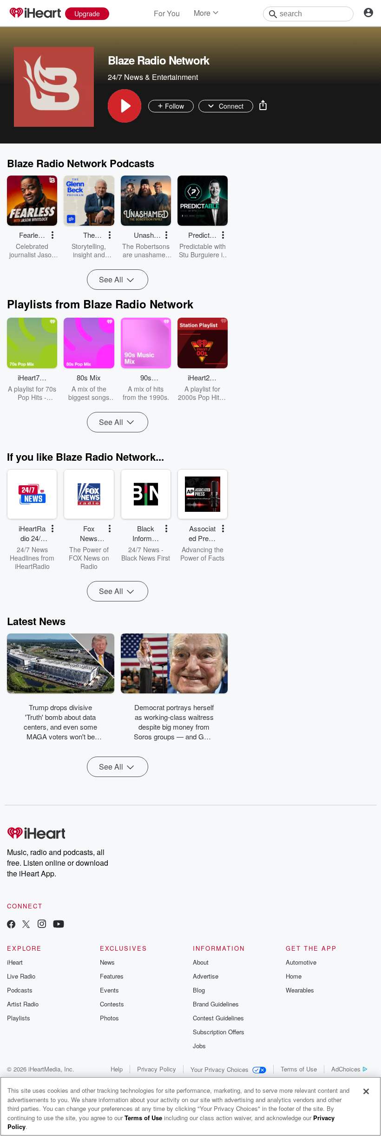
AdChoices (346, 1068)
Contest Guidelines (218, 1017)
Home (294, 976)
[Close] (366, 1091)
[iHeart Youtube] (58, 925)
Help (117, 1068)
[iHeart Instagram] (42, 925)
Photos (109, 1017)
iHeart (15, 962)
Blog (199, 990)
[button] (124, 106)
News (107, 962)
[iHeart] (35, 13)
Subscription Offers (218, 1031)
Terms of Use (299, 1068)
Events (109, 990)
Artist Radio (23, 1003)
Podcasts (20, 990)
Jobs (199, 1045)
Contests (112, 1003)
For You (167, 13)
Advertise (205, 976)
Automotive (301, 962)
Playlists (18, 1017)
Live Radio (21, 976)
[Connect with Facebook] (11, 925)
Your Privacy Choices (219, 1069)
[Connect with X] (26, 925)
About (201, 962)
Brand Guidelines (216, 1003)
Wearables (300, 990)
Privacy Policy (156, 1068)
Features (112, 976)
